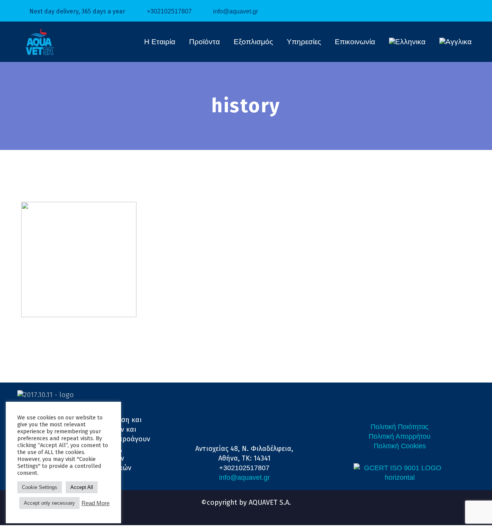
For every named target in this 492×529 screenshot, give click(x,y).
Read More (95, 503)
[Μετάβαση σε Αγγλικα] (455, 42)
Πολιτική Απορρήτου (399, 436)
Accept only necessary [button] (49, 503)
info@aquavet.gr (235, 11)
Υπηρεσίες (304, 42)
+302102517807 (169, 11)
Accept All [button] (81, 487)
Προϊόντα (204, 42)
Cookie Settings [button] (39, 487)
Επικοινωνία (355, 42)
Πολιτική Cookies (400, 446)
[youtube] (253, 510)
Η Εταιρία (159, 42)
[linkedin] (239, 510)
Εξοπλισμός (253, 42)
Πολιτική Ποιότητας (400, 427)
